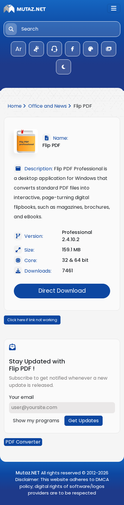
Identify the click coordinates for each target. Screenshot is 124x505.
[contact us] (54, 48)
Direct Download (62, 291)
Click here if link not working (32, 319)
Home (15, 106)
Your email (21, 397)
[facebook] (72, 48)
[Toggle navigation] (113, 8)
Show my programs (36, 420)
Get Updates (83, 420)
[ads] (36, 48)
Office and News (48, 106)
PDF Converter (23, 441)
